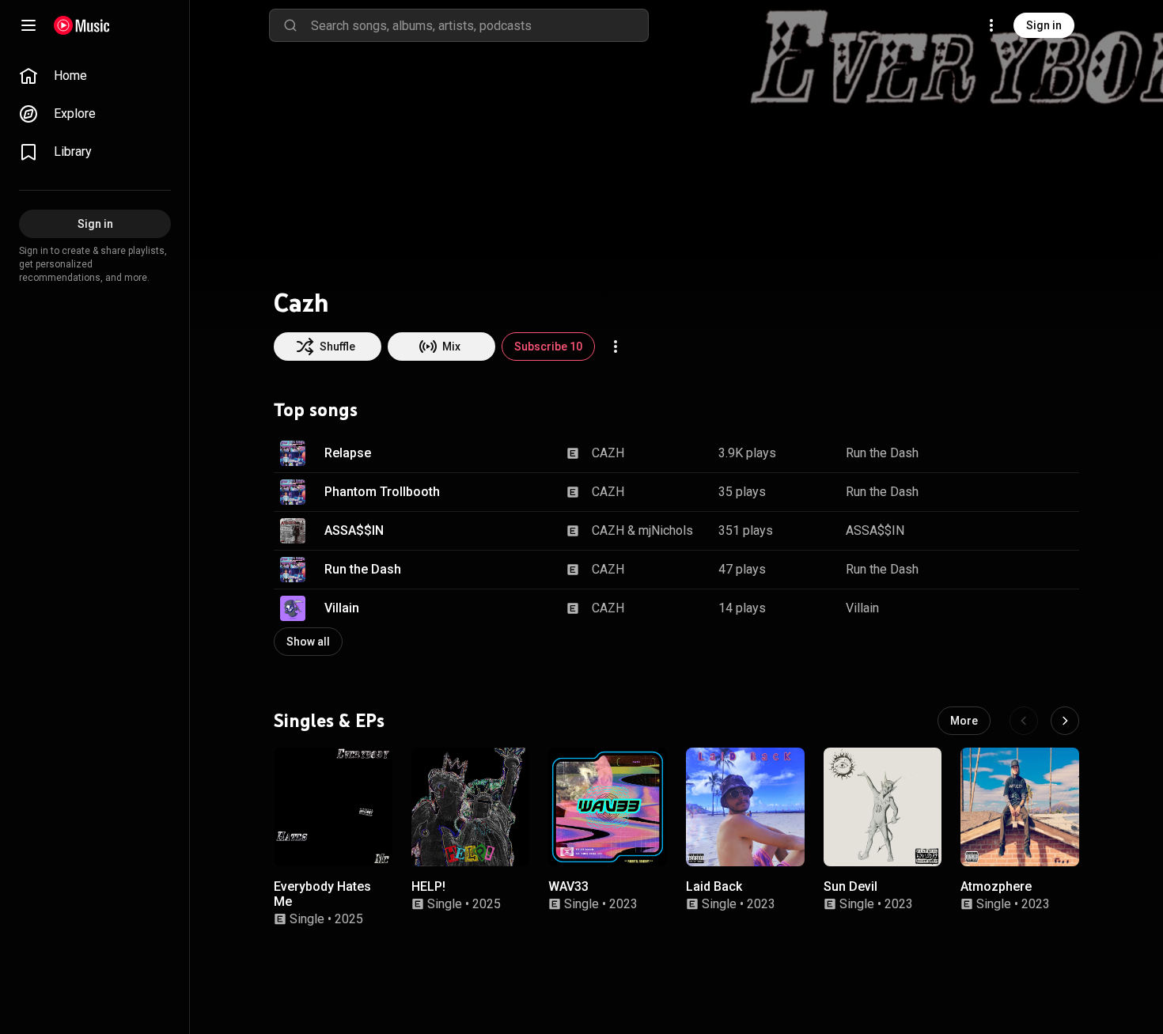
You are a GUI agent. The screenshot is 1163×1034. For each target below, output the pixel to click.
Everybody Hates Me (322, 893)
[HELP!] (470, 807)
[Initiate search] (290, 25)
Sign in (1044, 25)
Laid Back (714, 885)
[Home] (82, 25)
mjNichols (665, 530)
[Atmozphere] (1019, 807)
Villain (341, 607)
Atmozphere (996, 885)
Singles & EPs (329, 720)
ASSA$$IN (354, 530)
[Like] (987, 453)
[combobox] (479, 25)
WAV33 (568, 885)
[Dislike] (1017, 453)
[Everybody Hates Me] (333, 807)
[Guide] (28, 25)
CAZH (608, 452)
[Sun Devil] (883, 807)
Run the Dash (882, 452)
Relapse (347, 452)
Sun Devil (850, 885)
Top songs (316, 410)
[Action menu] (615, 346)
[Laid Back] (745, 807)
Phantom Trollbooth (382, 491)
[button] (292, 453)
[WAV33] (607, 807)
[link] (95, 76)
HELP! (428, 885)
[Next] (1065, 721)
